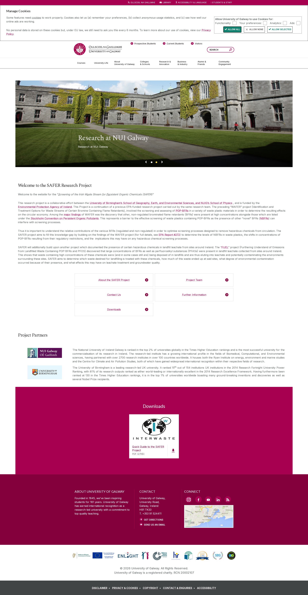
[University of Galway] (98, 49)
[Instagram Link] (188, 499)
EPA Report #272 (169, 234)
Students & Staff (222, 2)
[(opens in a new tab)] (93, 558)
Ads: (292, 23)
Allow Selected (281, 29)
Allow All (234, 29)
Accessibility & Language (192, 2)
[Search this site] (231, 50)
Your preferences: (250, 23)
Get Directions (153, 519)
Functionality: (223, 23)
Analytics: (276, 23)
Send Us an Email (154, 524)
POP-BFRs (182, 210)
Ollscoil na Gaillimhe (143, 2)
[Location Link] (208, 525)
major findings (72, 214)
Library (167, 2)
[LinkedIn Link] (218, 499)
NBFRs (264, 218)
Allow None (256, 29)
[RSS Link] (228, 499)
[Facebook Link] (198, 499)
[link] (92, 555)
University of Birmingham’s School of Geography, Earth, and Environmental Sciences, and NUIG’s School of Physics (161, 203)
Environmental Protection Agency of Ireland (45, 206)
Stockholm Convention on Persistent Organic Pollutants (65, 218)
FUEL (225, 247)
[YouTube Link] (208, 499)
